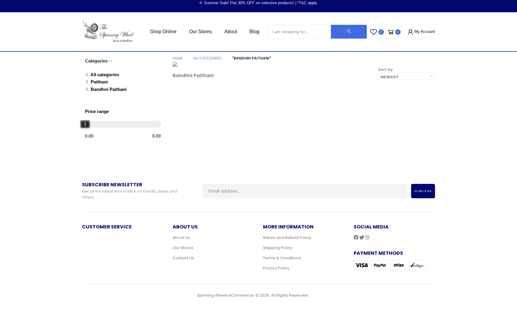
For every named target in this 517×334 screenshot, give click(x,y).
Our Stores (200, 31)
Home (178, 58)
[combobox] (406, 76)
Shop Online (163, 31)
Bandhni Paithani (108, 89)
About (230, 31)
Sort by (385, 69)
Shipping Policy (277, 248)
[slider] (85, 124)
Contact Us (183, 258)
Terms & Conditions (282, 258)
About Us (181, 237)
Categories (96, 60)
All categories (104, 74)
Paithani (98, 81)
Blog (254, 31)
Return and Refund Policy (287, 237)
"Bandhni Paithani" (251, 58)
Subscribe (423, 191)
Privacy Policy (276, 268)
